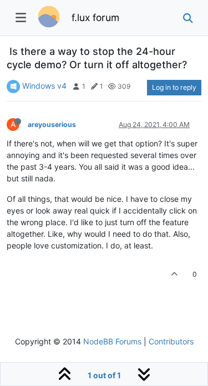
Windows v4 (44, 85)
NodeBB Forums (112, 341)
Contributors (171, 341)
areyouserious (52, 124)
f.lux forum (95, 17)
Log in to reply (174, 87)
